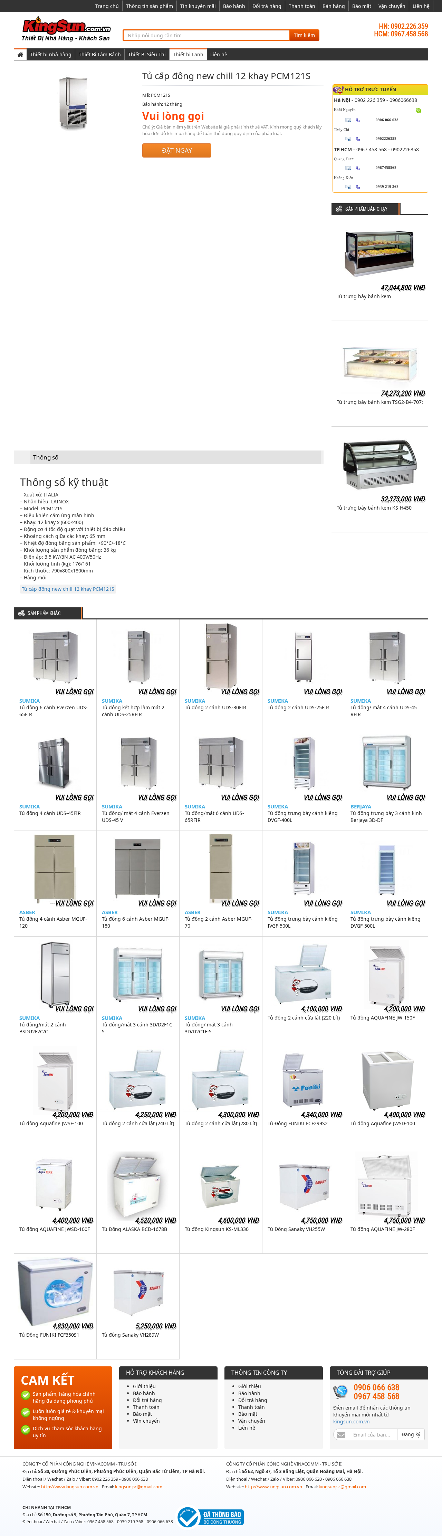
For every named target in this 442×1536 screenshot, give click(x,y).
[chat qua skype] (418, 110)
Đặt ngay (177, 150)
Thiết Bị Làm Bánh (100, 54)
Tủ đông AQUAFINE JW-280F (382, 1229)
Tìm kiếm (304, 35)
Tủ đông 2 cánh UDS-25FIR (298, 707)
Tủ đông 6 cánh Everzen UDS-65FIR (53, 711)
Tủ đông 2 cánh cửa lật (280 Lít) (221, 1123)
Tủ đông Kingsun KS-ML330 (217, 1229)
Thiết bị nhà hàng (50, 54)
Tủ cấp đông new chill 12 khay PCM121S (68, 589)
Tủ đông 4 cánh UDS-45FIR (50, 813)
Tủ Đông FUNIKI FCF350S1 (49, 1334)
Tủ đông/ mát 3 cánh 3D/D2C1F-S (209, 1028)
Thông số (45, 457)
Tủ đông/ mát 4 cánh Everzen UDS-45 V (136, 816)
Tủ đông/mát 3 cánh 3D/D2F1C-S (138, 1028)
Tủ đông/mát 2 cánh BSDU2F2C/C (42, 1028)
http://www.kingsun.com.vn (70, 1486)
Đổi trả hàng (266, 6)
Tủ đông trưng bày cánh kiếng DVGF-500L (385, 922)
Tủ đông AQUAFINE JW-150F (382, 1017)
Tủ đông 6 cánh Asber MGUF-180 (136, 922)
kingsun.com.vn (351, 1421)
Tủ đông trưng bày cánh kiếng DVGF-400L (303, 816)
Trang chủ (107, 6)
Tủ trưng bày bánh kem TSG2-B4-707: (380, 402)
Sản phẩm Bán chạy (366, 209)
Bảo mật (361, 6)
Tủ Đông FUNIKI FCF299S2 (298, 1123)
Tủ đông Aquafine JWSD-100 (382, 1123)
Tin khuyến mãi (198, 6)
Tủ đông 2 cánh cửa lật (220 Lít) (304, 1017)
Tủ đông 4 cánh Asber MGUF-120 (53, 922)
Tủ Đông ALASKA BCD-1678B (134, 1229)
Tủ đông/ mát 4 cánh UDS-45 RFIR (383, 711)
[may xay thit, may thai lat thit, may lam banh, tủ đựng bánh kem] (67, 28)
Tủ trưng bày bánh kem (364, 296)
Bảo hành (234, 6)
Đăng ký (411, 1434)
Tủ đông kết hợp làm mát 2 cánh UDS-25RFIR (133, 711)
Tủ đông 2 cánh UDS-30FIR (215, 707)
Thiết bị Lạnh (188, 54)
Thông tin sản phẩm (149, 6)
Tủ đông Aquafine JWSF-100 (51, 1123)
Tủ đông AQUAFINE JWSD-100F (54, 1229)
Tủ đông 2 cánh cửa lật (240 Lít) (138, 1123)
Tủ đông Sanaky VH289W (130, 1334)
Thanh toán (302, 6)
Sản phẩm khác (44, 613)
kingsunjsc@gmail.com (138, 1486)
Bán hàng (334, 6)
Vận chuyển (391, 6)
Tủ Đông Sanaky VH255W (296, 1229)
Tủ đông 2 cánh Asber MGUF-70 (218, 922)
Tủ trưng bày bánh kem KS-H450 (374, 507)
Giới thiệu (144, 1386)
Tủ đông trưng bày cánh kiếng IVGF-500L (303, 922)
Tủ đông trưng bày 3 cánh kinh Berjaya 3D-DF (386, 816)
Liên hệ (421, 6)
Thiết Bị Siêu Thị (147, 54)
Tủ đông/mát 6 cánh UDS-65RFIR (214, 816)
